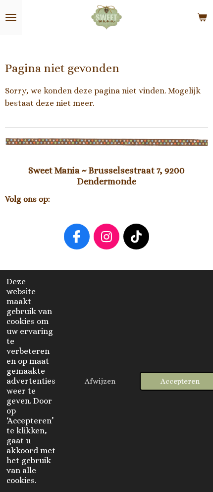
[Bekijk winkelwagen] (202, 17)
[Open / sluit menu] (11, 17)
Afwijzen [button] (100, 381)
